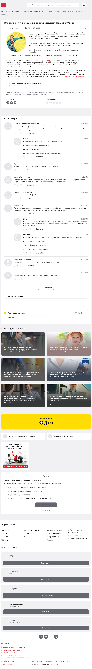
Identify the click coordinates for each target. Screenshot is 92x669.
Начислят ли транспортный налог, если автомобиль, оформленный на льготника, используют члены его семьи (68, 374)
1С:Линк (4, 533)
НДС (25, 93)
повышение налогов (76, 93)
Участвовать (46, 579)
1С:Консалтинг (29, 533)
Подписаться (46, 563)
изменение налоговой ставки (33, 94)
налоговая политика (35, 93)
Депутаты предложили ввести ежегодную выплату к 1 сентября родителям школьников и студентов (68, 349)
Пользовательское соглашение (13, 647)
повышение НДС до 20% (39, 60)
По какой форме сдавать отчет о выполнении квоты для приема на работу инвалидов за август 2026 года (22, 349)
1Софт (26, 537)
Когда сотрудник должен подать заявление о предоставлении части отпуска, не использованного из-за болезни (19, 399)
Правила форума (7, 661)
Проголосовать (46, 505)
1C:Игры (4, 540)
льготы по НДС (16, 93)
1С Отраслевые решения (56, 530)
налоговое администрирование (55, 93)
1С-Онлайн (5, 537)
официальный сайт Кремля (73, 76)
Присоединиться (46, 595)
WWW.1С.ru (6, 530)
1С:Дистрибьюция (53, 533)
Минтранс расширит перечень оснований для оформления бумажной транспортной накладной (68, 398)
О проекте (5, 644)
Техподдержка (6, 665)
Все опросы (46, 510)
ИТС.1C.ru (49, 540)
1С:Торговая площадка (77, 539)
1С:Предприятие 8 (31, 530)
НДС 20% (48, 94)
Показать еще (46, 287)
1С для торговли (74, 535)
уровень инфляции (13, 94)
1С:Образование (52, 537)
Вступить (46, 612)
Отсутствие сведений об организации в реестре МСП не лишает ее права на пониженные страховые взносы (21, 374)
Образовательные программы (75, 531)
